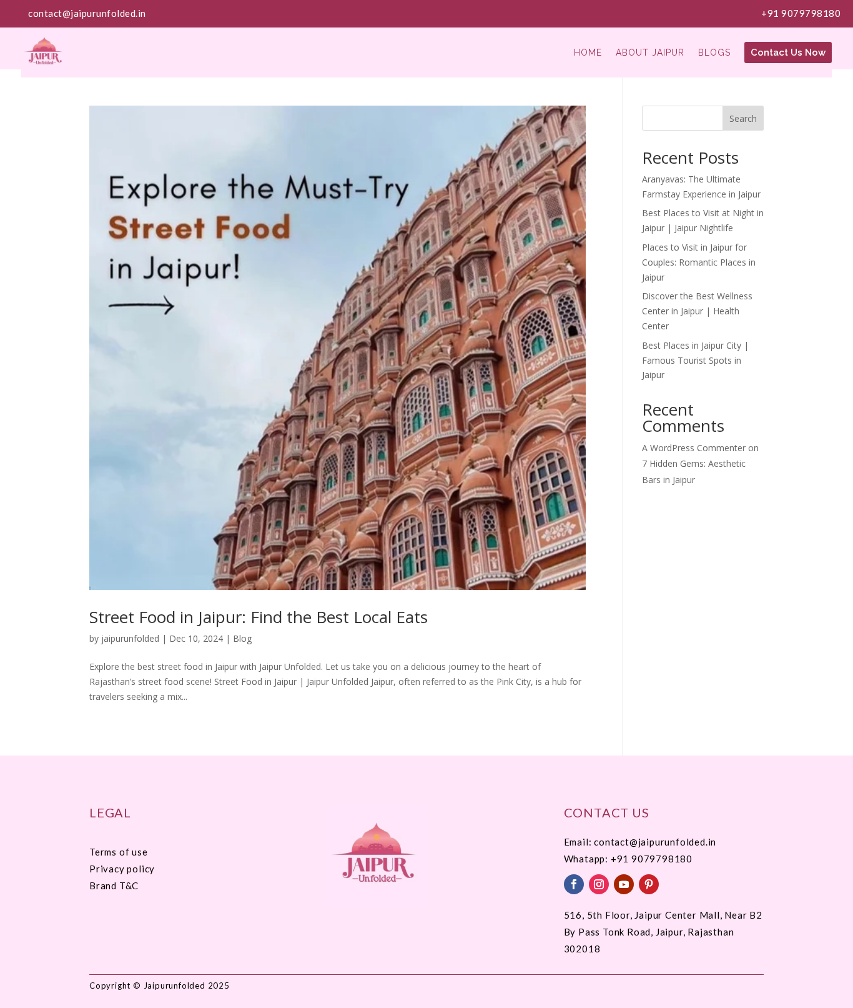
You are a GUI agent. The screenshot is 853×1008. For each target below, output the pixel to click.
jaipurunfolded (130, 638)
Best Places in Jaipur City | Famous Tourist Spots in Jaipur (695, 360)
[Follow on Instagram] (599, 884)
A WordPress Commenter (694, 448)
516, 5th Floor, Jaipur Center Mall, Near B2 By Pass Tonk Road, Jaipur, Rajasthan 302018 (663, 931)
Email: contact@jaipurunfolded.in (640, 841)
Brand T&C (114, 885)
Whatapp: (587, 858)
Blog (242, 638)
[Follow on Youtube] (624, 884)
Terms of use (118, 851)
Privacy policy (122, 868)
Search (743, 118)
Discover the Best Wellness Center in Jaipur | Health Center (697, 311)
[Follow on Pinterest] (649, 884)
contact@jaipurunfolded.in (87, 13)
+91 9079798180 (801, 13)
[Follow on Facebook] (574, 884)
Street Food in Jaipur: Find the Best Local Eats (258, 617)
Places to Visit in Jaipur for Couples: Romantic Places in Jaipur (699, 262)
